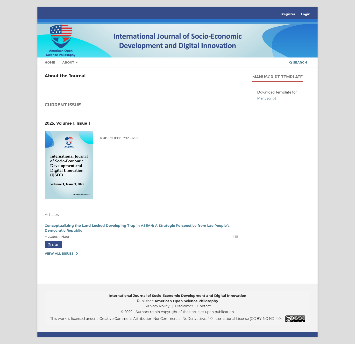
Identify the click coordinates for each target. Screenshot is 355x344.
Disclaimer (184, 306)
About (68, 62)
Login (305, 14)
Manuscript (266, 98)
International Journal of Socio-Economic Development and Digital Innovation (177, 296)
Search (299, 62)
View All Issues (59, 253)
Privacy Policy (158, 306)
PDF (55, 245)
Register (288, 14)
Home (50, 62)
